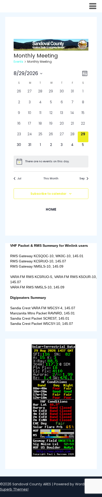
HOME (51, 209)
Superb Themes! (14, 489)
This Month (50, 178)
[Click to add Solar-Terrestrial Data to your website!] (53, 455)
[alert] (51, 161)
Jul (19, 178)
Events (18, 61)
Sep (82, 178)
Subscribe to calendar (48, 194)
